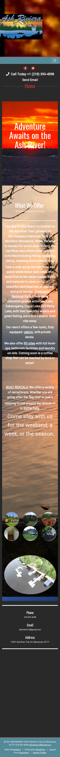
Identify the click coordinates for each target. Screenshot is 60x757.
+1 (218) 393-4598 (40, 74)
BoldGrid (17, 750)
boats (24, 392)
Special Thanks (39, 753)
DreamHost (24, 753)
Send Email (30, 80)
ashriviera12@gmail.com (40, 745)
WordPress (40, 750)
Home (30, 85)
